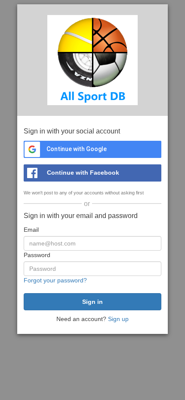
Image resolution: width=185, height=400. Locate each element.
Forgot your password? (55, 280)
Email (31, 229)
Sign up (118, 318)
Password (37, 255)
